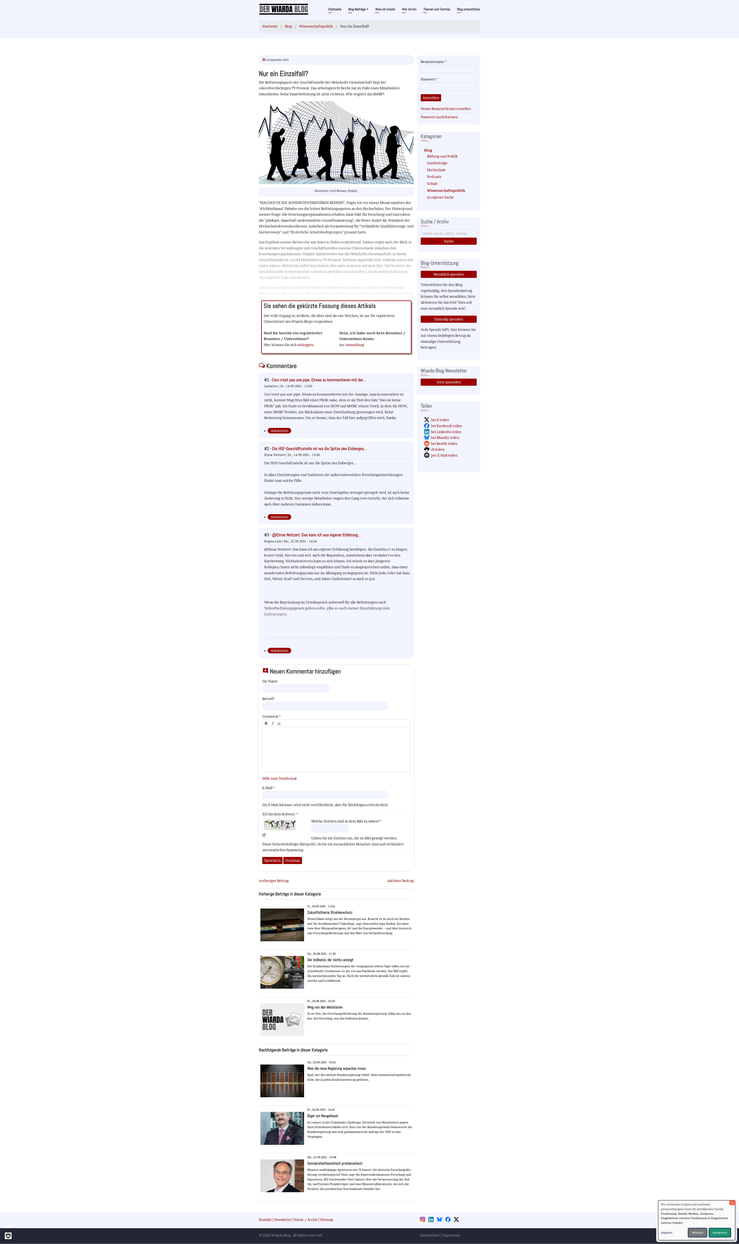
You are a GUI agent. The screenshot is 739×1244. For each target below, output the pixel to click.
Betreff (268, 699)
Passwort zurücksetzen (439, 117)
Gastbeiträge (437, 163)
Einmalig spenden (449, 319)
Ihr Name (270, 681)
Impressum (451, 1235)
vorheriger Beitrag (274, 881)
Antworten (279, 431)
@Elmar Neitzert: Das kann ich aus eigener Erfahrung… (316, 534)
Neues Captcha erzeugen (264, 835)
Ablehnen (697, 1232)
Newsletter (283, 1220)
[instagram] (424, 1220)
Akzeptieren (719, 1232)
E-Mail (267, 788)
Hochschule (436, 170)
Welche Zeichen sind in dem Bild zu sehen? (345, 821)
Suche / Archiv (306, 1220)
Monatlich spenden (448, 274)
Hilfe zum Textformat (279, 778)
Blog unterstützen (468, 9)
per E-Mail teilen (444, 455)
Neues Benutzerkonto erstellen (446, 109)
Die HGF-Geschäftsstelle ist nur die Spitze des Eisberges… (319, 448)
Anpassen (666, 1232)
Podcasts (434, 177)
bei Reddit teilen (444, 444)
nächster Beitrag (400, 881)
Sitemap (326, 1220)
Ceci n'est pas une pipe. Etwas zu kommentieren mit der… (319, 379)
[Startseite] (284, 9)
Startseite (334, 9)
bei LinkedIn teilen (446, 432)
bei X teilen (440, 420)
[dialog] (696, 1220)
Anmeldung (354, 345)
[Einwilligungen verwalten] (8, 1235)
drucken (437, 449)
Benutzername (432, 62)
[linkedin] (432, 1220)
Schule (432, 184)
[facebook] (449, 1220)
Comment (270, 716)
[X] (457, 1220)
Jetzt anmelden (448, 382)
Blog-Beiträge (358, 9)
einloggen (305, 345)
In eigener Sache (440, 197)
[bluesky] (441, 1220)
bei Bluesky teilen (445, 438)
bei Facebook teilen (446, 426)
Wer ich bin (409, 9)
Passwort (428, 79)
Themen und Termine (436, 9)
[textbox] (336, 749)
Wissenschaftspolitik (316, 26)
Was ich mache (385, 9)
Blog (288, 26)
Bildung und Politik (442, 156)
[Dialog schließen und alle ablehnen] (732, 1202)
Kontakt (265, 1220)
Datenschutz (430, 1235)
